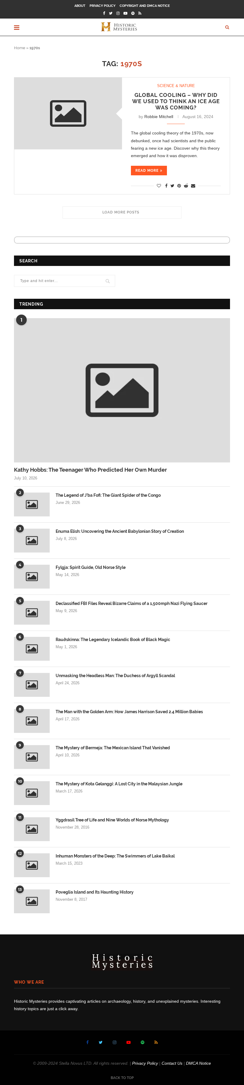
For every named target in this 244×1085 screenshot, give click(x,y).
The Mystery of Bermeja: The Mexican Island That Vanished (113, 747)
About (79, 6)
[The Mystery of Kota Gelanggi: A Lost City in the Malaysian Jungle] (32, 793)
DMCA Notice (198, 1063)
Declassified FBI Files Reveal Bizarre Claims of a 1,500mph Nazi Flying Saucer (131, 603)
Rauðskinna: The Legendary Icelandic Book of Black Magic (113, 639)
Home (19, 48)
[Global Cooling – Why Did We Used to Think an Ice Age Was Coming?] (68, 113)
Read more (147, 170)
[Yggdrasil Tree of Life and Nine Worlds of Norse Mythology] (32, 829)
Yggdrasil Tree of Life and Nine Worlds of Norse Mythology (112, 820)
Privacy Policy (102, 6)
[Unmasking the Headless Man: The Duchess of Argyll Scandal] (32, 685)
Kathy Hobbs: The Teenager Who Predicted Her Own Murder (90, 470)
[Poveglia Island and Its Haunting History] (32, 901)
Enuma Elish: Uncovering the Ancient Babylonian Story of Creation (120, 531)
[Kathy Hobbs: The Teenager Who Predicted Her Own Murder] (122, 390)
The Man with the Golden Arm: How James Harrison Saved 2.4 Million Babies (129, 711)
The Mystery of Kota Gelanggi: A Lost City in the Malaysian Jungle (119, 783)
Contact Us (172, 1063)
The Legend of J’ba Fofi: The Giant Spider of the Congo (108, 495)
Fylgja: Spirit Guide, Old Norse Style (91, 567)
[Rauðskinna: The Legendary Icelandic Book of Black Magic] (32, 649)
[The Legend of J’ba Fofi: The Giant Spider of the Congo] (32, 504)
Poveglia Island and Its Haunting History (95, 892)
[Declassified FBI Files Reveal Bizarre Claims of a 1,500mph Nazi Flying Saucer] (32, 613)
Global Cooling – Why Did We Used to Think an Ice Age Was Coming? (176, 101)
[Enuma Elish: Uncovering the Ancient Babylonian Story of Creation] (32, 540)
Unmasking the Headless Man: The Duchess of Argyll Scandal (115, 675)
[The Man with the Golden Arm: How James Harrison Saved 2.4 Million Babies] (32, 721)
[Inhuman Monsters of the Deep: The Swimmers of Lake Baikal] (32, 865)
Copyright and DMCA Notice (145, 6)
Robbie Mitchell (158, 116)
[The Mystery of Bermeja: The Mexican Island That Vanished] (32, 757)
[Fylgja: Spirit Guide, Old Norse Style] (32, 577)
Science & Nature (176, 85)
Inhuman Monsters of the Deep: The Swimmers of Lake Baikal (115, 856)
